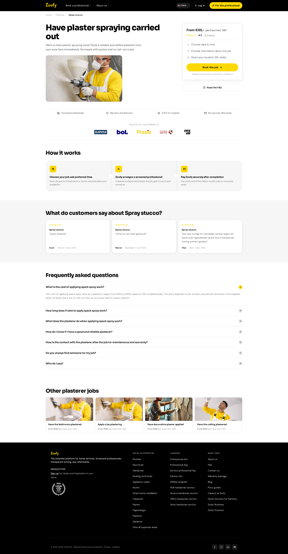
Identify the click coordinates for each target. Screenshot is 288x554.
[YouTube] (234, 547)
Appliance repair (141, 481)
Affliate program (178, 481)
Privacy (107, 547)
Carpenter (138, 499)
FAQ (210, 465)
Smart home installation (145, 493)
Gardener (137, 521)
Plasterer (60, 15)
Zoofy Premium (216, 510)
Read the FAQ (214, 87)
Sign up (55, 473)
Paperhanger (139, 510)
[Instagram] (221, 547)
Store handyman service (183, 504)
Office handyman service (183, 499)
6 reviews (209, 35)
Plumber (137, 459)
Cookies (116, 547)
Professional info (179, 459)
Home (49, 15)
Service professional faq (183, 470)
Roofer (136, 487)
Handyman (138, 470)
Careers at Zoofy (217, 493)
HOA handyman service (182, 487)
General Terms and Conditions (88, 547)
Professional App (179, 465)
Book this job (210, 67)
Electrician (138, 465)
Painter (136, 504)
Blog (210, 481)
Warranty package (217, 476)
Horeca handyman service (184, 493)
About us (212, 459)
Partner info (176, 476)
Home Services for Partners (222, 499)
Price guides (214, 487)
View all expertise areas (145, 527)
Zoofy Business (216, 504)
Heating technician (142, 476)
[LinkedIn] (228, 547)
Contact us (214, 470)
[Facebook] (214, 547)
